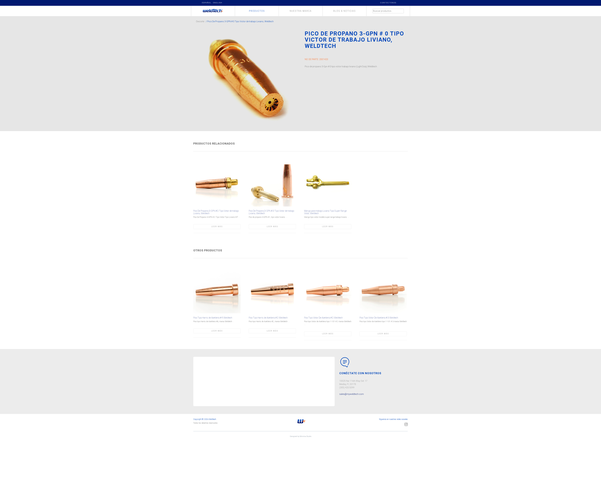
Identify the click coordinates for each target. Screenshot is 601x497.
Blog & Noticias (344, 11)
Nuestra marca (301, 11)
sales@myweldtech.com (351, 394)
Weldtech (213, 11)
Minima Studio (305, 436)
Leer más (217, 226)
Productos (257, 11)
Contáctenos (388, 3)
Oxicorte (200, 21)
